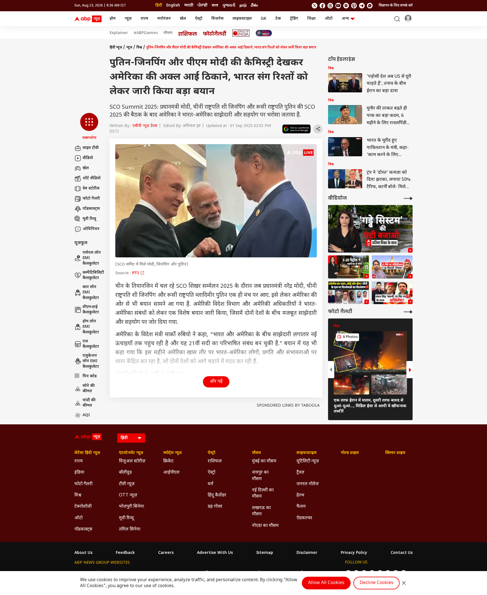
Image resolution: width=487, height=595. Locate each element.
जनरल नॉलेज (307, 484)
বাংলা (215, 5)
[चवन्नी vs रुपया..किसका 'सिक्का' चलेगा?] (392, 292)
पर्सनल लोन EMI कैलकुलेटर (92, 258)
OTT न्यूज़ (128, 495)
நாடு (243, 5)
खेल (183, 18)
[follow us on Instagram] (346, 5)
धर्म (210, 484)
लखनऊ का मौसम (261, 511)
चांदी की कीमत (89, 403)
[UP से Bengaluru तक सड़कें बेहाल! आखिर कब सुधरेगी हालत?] (370, 229)
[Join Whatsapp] (369, 5)
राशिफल (215, 461)
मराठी (188, 5)
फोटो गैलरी (91, 198)
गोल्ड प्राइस (350, 453)
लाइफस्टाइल (242, 18)
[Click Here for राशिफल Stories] (187, 33)
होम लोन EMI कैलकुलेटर (91, 327)
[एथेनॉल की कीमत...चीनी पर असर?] (348, 266)
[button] (89, 127)
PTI (136, 273)
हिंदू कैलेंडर (217, 495)
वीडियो (88, 158)
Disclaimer (306, 553)
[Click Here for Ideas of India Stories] (241, 33)
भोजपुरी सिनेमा (131, 507)
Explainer (119, 33)
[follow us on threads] (330, 5)
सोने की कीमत (89, 388)
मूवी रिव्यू (89, 219)
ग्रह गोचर (215, 507)
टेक (278, 18)
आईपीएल (171, 473)
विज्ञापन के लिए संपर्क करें (396, 5)
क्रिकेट (168, 461)
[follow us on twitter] (314, 5)
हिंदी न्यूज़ (116, 47)
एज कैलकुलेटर (91, 344)
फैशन (301, 507)
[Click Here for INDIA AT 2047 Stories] (263, 33)
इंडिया (79, 473)
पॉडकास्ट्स (91, 208)
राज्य (144, 18)
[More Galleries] (408, 312)
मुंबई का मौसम (264, 461)
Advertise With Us (215, 553)
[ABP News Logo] (89, 18)
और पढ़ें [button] (216, 382)
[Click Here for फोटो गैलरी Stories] (215, 33)
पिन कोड (90, 376)
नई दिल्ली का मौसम (263, 493)
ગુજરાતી (228, 5)
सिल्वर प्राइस (395, 453)
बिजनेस (217, 18)
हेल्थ (300, 495)
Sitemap (264, 553)
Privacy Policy (354, 553)
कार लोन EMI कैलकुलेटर (91, 292)
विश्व (139, 47)
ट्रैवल (300, 473)
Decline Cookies (376, 583)
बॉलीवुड (125, 473)
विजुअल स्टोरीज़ (132, 461)
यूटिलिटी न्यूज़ (307, 461)
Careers (166, 553)
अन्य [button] (345, 18)
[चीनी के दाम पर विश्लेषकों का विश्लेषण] (348, 292)
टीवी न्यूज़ (127, 484)
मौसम (167, 33)
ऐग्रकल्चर (304, 518)
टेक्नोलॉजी (83, 507)
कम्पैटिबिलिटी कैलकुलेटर (93, 275)
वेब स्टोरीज (91, 188)
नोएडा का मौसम (265, 526)
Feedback (125, 553)
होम (113, 18)
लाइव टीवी (91, 148)
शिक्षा (311, 18)
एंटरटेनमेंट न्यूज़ (131, 453)
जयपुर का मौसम (260, 476)
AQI (86, 415)
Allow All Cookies (326, 583)
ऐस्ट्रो (198, 18)
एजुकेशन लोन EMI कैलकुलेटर (91, 361)
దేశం (254, 5)
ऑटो (329, 18)
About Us (83, 553)
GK (263, 18)
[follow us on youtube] (338, 5)
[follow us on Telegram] (361, 5)
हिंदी (158, 5)
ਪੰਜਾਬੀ (202, 5)
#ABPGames (146, 33)
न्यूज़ (128, 18)
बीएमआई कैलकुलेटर (91, 309)
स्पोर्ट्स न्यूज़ (172, 453)
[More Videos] (408, 198)
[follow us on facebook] (322, 5)
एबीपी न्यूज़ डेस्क (145, 126)
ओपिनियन (91, 229)
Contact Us (402, 553)
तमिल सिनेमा (129, 529)
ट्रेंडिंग (294, 18)
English (173, 5)
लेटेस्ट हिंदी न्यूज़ (87, 453)
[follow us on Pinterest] (354, 5)
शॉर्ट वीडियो (92, 178)
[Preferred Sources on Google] (296, 128)
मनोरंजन (164, 18)
